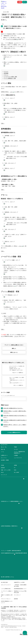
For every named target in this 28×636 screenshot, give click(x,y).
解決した (14, 348)
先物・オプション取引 (6, 470)
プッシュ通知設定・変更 (10, 78)
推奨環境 (16, 598)
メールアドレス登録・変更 (10, 76)
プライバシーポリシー (6, 598)
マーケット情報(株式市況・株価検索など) (20, 452)
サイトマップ (4, 474)
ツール (2, 451)
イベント (6, 71)
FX (14, 467)
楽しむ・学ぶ (4, 447)
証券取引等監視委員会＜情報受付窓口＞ (9, 526)
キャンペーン (4, 457)
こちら (11, 91)
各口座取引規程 (4, 582)
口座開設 (19, 2)
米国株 (15, 465)
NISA (15, 470)
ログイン (24, 2)
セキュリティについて (6, 584)
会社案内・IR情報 (5, 460)
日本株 (2, 465)
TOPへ (2, 123)
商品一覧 (3, 449)
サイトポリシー (17, 594)
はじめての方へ (4, 444)
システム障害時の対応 (6, 588)
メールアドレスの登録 (11, 39)
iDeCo (2, 472)
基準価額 (6, 73)
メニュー (25, 633)
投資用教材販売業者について (20, 588)
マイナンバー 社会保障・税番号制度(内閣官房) (11, 550)
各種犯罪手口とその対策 (19, 582)
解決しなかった (14, 352)
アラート (6, 74)
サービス (16, 449)
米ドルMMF (16, 472)
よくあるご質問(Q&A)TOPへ (14, 432)
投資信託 (3, 467)
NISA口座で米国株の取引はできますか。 (13, 408)
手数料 (15, 447)
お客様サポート (4, 455)
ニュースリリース (18, 457)
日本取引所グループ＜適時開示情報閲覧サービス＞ (12, 501)
